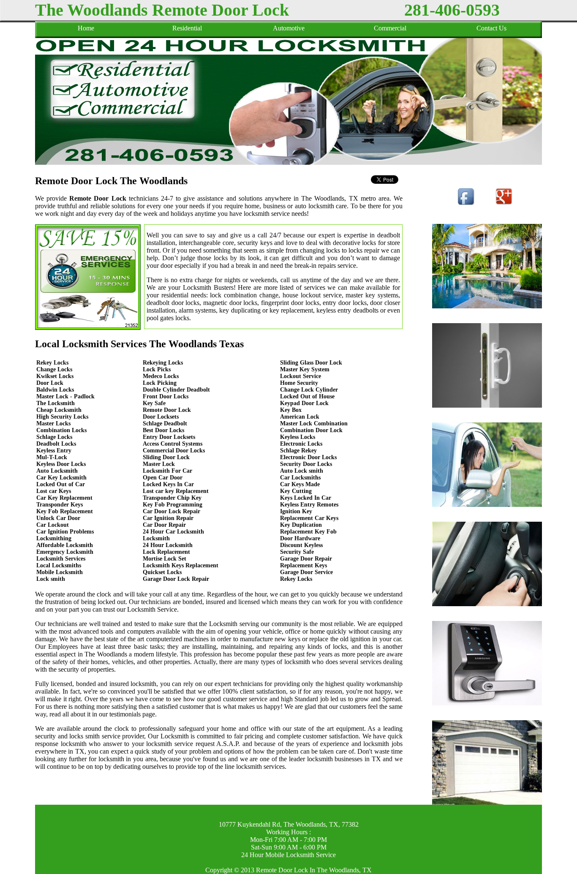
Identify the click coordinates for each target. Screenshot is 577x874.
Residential (187, 28)
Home (86, 28)
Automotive (289, 28)
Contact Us (491, 28)
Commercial (390, 28)
